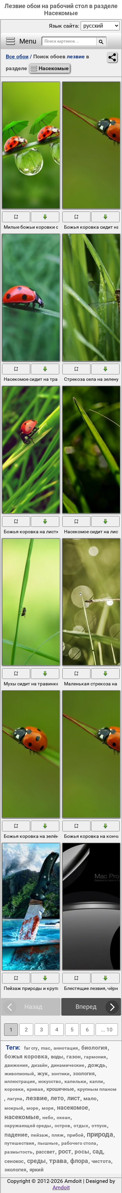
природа (100, 1134)
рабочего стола (78, 1143)
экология (15, 1170)
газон (73, 1056)
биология (94, 1047)
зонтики (60, 1073)
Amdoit (61, 1187)
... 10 (107, 1029)
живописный (19, 1073)
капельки (75, 1081)
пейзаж (39, 1135)
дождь (96, 1065)
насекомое (72, 1107)
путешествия (19, 1143)
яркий (36, 1170)
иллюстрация (19, 1081)
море (32, 1108)
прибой (75, 1135)
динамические (67, 1065)
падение (15, 1134)
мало (90, 1098)
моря (48, 1108)
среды (36, 1160)
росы (82, 1151)
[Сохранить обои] (45, 216)
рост (64, 1151)
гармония (95, 1056)
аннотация (66, 1048)
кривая (35, 1089)
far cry (31, 1048)
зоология (84, 1074)
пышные (48, 1143)
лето (57, 1098)
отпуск (99, 1125)
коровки (13, 1089)
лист (73, 1098)
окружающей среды (27, 1125)
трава (58, 1161)
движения (16, 1065)
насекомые (21, 1117)
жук (42, 1073)
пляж (58, 1135)
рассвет (45, 1152)
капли (96, 1081)
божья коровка (25, 1056)
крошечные (60, 1089)
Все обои (17, 56)
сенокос (14, 1161)
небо (47, 1117)
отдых (81, 1125)
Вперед (86, 1006)
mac (45, 1048)
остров (62, 1125)
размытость (18, 1152)
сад (98, 1151)
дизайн (39, 1065)
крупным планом (97, 1089)
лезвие (36, 1098)
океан (63, 1117)
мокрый (13, 1108)
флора (79, 1160)
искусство (49, 1081)
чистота (101, 1161)
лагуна (14, 1098)
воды (57, 1057)
